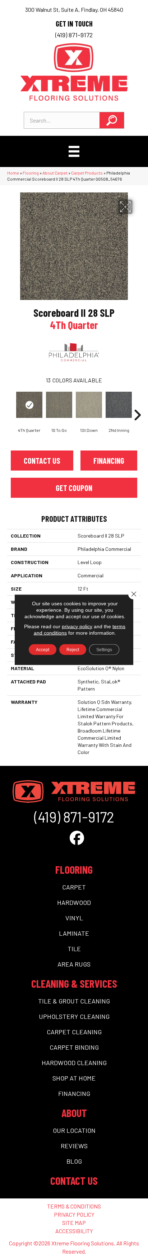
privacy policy (77, 626)
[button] (112, 120)
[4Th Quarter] (29, 405)
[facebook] (77, 837)
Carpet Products (87, 172)
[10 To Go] (59, 405)
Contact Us (42, 460)
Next (137, 404)
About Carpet (55, 172)
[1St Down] (89, 405)
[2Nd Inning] (119, 405)
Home (13, 172)
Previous (10, 404)
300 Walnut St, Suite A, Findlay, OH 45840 (74, 9)
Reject (72, 649)
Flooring (31, 172)
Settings (104, 649)
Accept (42, 649)
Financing (108, 460)
